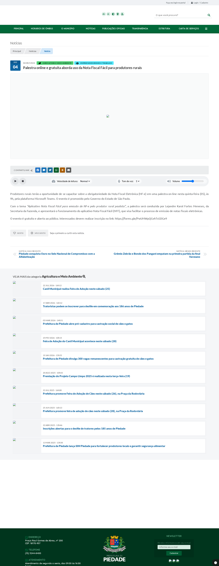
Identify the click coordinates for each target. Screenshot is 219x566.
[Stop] (22, 181)
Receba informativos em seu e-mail (174, 543)
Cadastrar (174, 553)
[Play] (15, 181)
